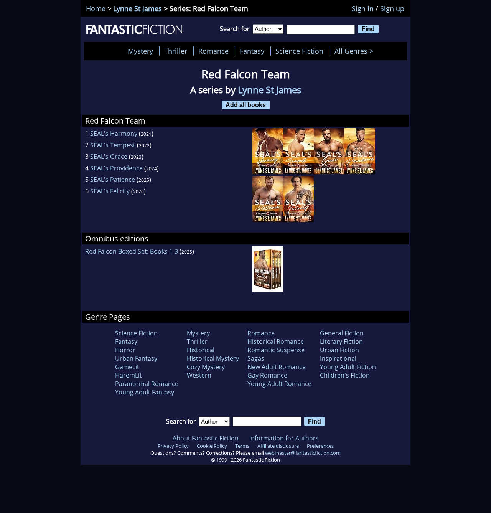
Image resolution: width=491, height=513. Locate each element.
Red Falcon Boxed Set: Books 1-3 (131, 251)
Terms (242, 445)
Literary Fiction (341, 341)
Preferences (320, 445)
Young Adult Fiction (348, 367)
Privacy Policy (173, 445)
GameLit (127, 367)
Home (95, 8)
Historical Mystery (213, 358)
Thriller (175, 51)
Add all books (246, 104)
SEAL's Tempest (112, 145)
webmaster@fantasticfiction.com (303, 452)
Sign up (392, 8)
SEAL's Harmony (113, 133)
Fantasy (252, 51)
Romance (213, 51)
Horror (125, 350)
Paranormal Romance (146, 383)
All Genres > (355, 51)
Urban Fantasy (136, 358)
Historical (200, 350)
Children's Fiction (345, 375)
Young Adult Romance (279, 383)
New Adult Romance (276, 367)
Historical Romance (275, 341)
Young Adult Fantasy (144, 392)
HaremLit (128, 375)
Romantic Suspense (276, 350)
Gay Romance (267, 375)
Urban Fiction (339, 350)
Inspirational (338, 358)
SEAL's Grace (108, 156)
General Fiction (342, 333)
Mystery (140, 51)
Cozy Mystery (206, 367)
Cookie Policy (212, 445)
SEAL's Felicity (110, 191)
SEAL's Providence (116, 168)
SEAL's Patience (112, 179)
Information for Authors (284, 438)
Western (199, 375)
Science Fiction (299, 51)
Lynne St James (137, 8)
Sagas (255, 358)
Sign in (363, 8)
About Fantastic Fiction (206, 438)
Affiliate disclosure (278, 445)
